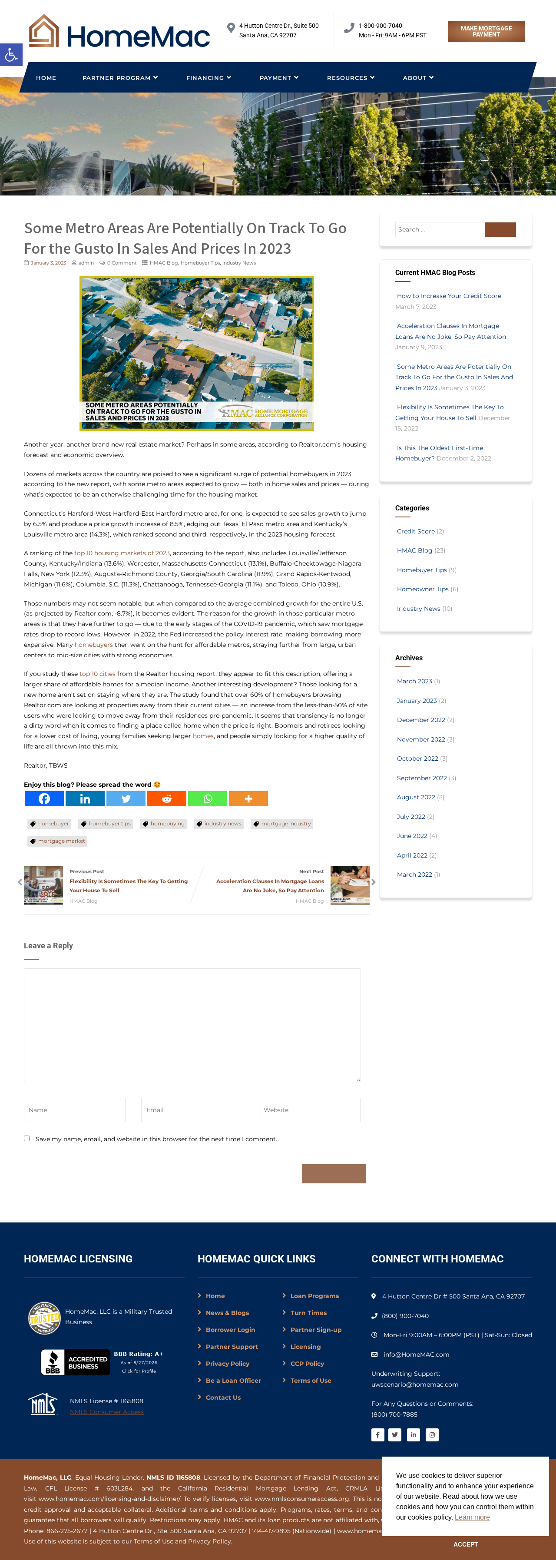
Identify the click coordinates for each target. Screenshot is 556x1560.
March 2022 (414, 874)
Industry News (239, 263)
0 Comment (121, 263)
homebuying (168, 823)
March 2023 (414, 681)
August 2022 (416, 797)
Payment (275, 77)
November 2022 (421, 739)
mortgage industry (286, 823)
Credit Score (416, 531)
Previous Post (129, 881)
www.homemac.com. (369, 1531)
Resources (347, 77)
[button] (11, 54)
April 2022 (412, 855)
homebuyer (53, 823)
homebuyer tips (110, 823)
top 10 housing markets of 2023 (122, 553)
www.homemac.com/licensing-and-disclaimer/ (109, 1499)
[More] (248, 798)
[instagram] (432, 1434)
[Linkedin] (85, 798)
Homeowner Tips (423, 589)
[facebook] (377, 1434)
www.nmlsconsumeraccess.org (302, 1499)
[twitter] (394, 1434)
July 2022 (411, 817)
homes (203, 736)
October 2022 (417, 758)
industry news (223, 823)
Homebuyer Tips (200, 263)
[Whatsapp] (207, 798)
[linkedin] (413, 1434)
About (415, 77)
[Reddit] (166, 798)
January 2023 (417, 701)
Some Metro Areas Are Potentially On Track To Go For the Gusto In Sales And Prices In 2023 (454, 377)
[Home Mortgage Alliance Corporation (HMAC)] (119, 30)
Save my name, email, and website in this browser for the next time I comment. (156, 1139)
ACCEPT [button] (465, 1544)
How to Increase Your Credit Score (449, 296)
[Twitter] (126, 798)
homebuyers (94, 645)
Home (46, 77)
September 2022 (422, 778)
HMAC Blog (164, 263)
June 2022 (412, 836)
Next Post (270, 881)
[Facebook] (44, 798)
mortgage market (61, 841)
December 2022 (421, 720)
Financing (205, 77)
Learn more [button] (472, 1517)
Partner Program (117, 77)
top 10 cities (97, 674)
